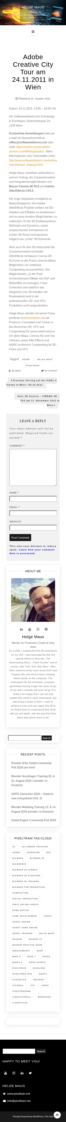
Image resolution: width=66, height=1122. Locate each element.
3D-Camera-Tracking (35, 847)
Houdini (17, 939)
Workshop (44, 997)
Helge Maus (45, 359)
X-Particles (20, 1003)
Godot (48, 916)
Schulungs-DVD (22, 974)
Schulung (39, 968)
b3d (48, 852)
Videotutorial (21, 997)
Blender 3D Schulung (26, 876)
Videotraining (21, 991)
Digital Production (25, 899)
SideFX (43, 974)
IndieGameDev (21, 951)
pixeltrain (33, 366)
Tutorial (18, 985)
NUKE (40, 951)
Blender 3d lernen (24, 870)
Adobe (26, 359)
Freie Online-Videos (25, 904)
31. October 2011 (40, 98)
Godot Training (22, 933)
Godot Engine (21, 922)
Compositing (20, 893)
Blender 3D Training (25, 881)
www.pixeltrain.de (33, 317)
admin (18, 371)
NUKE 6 (16, 956)
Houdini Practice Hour (27, 945)
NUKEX (47, 956)
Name (14, 492)
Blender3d (19, 864)
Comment (17, 445)
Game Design (20, 910)
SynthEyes (19, 980)
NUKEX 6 (17, 962)
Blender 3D (37, 858)
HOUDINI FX (35, 939)
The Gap (49, 1116)
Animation (33, 852)
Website (15, 521)
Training (38, 980)
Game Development (24, 916)
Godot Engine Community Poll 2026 (33, 820)
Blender (17, 858)
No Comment (50, 371)
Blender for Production (28, 887)
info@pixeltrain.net (19, 1100)
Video (45, 985)
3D (13, 847)
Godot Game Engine (25, 928)
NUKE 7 (31, 956)
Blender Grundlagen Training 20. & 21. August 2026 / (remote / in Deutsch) (33, 781)
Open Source (37, 962)
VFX (32, 985)
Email (15, 507)
